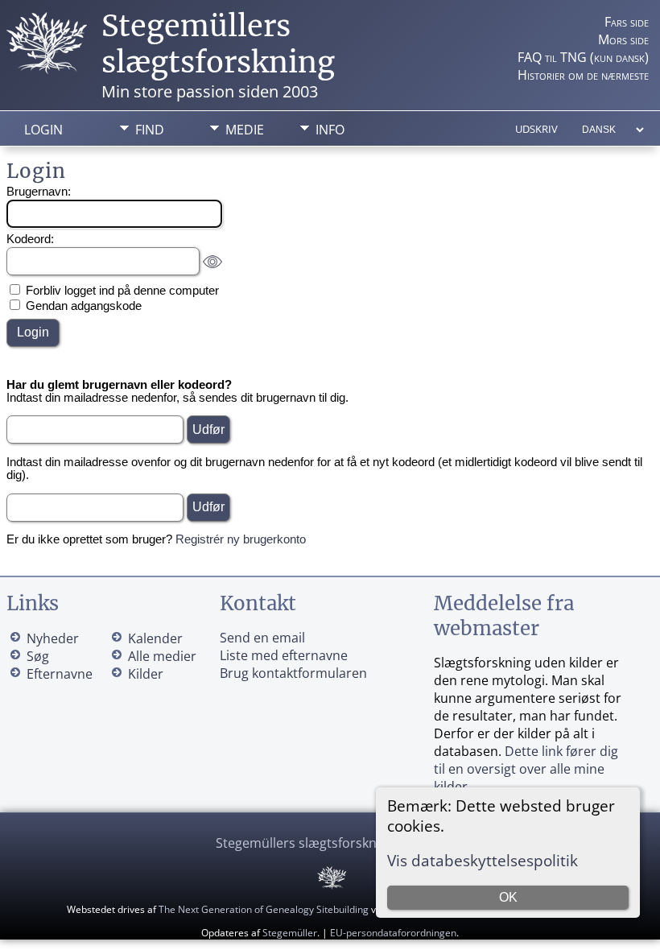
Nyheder (53, 638)
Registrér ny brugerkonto (240, 539)
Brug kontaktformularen (293, 673)
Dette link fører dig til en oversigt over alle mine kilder (526, 768)
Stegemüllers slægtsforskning (218, 44)
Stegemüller (289, 933)
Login (43, 129)
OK (508, 897)
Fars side (626, 22)
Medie (244, 129)
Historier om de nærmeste (583, 75)
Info (330, 129)
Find (149, 129)
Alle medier (162, 656)
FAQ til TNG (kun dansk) (583, 57)
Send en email (262, 637)
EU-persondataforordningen (393, 933)
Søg (38, 656)
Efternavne (60, 674)
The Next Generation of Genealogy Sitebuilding (264, 909)
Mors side (623, 39)
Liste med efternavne (284, 655)
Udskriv (536, 129)
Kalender (155, 638)
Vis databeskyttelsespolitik (482, 860)
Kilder (145, 674)
